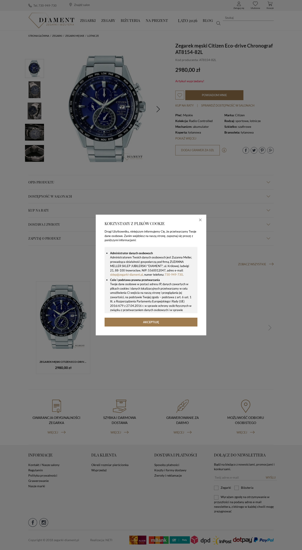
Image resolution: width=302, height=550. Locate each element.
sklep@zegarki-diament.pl (126, 274)
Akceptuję (151, 322)
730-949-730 (174, 274)
